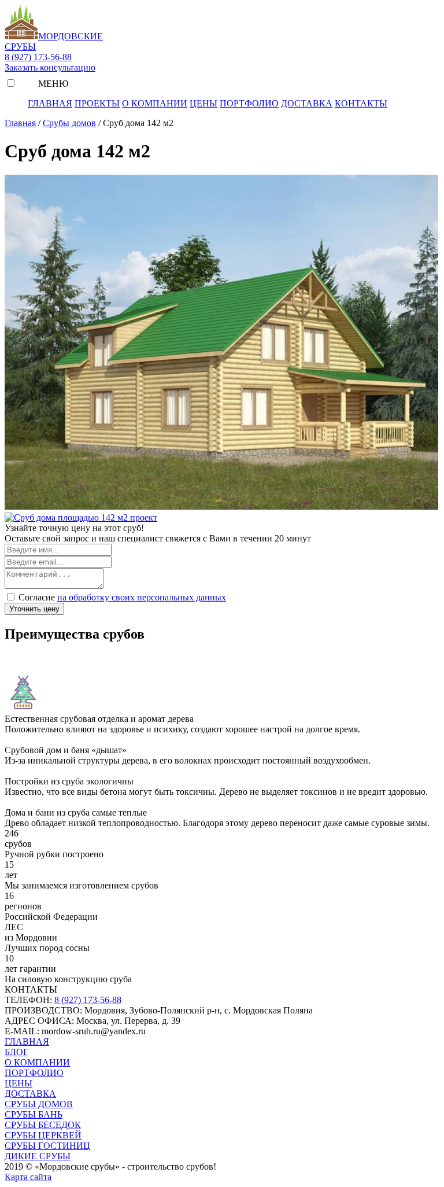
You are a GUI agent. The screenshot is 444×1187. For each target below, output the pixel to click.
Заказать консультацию (50, 67)
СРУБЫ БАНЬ (33, 1114)
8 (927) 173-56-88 (38, 57)
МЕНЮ (52, 84)
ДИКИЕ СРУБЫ (38, 1156)
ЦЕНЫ (203, 103)
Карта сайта (28, 1177)
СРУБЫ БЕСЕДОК (43, 1125)
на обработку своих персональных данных (141, 597)
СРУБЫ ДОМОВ (39, 1104)
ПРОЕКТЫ (97, 103)
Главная (20, 123)
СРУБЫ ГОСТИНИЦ (47, 1146)
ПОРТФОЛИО (249, 103)
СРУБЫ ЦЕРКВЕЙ (43, 1135)
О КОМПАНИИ (154, 103)
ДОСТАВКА (306, 103)
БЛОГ (16, 1052)
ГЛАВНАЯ (50, 103)
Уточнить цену (34, 608)
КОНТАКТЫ (361, 103)
